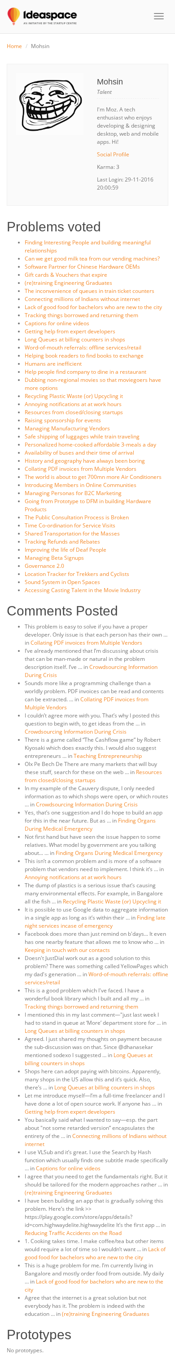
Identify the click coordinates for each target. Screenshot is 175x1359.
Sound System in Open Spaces (62, 582)
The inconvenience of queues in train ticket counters (89, 291)
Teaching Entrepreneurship (108, 756)
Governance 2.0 (44, 566)
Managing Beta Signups (54, 558)
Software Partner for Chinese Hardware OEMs (82, 266)
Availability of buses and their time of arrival (79, 452)
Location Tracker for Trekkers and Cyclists (77, 574)
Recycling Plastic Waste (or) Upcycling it (74, 396)
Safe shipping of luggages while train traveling (82, 436)
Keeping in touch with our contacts (67, 950)
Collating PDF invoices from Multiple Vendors (80, 469)
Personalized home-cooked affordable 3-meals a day (90, 444)
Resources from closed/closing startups (74, 412)
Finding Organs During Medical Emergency (90, 824)
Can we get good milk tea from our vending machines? (92, 258)
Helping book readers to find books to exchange (84, 355)
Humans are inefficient (53, 363)
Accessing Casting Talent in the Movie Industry (82, 590)
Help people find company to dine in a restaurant (85, 372)
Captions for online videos (57, 323)
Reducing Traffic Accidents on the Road (73, 1233)
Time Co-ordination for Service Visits (70, 525)
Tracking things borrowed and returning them (81, 315)
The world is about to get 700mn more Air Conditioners (93, 477)
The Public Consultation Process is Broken (77, 517)
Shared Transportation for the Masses (72, 533)
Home (14, 46)
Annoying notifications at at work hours (73, 404)
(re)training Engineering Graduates (68, 283)
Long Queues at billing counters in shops (75, 339)
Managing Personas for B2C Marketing (73, 493)
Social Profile (113, 154)
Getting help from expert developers (70, 331)
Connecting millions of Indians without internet (82, 299)
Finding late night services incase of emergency (95, 922)
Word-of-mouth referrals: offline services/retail (83, 347)
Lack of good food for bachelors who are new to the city (93, 307)
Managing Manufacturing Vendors (67, 428)
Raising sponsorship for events (63, 420)
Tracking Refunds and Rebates (62, 541)
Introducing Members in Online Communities (80, 485)
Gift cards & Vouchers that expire (66, 275)
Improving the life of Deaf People (65, 549)
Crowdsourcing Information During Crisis (76, 731)
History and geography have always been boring (85, 461)
